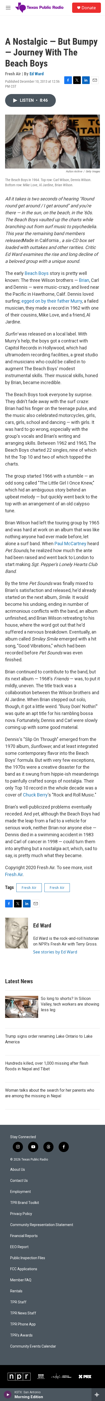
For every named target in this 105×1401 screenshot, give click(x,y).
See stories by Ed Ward (55, 952)
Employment (20, 1192)
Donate (89, 7)
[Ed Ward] (16, 933)
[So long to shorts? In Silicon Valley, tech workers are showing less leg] (21, 1007)
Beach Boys (37, 273)
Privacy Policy (21, 1214)
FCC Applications (23, 1269)
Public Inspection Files (27, 1258)
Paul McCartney (70, 543)
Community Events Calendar (33, 1346)
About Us (17, 1170)
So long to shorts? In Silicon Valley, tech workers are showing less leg (70, 1004)
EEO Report (19, 1247)
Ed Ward (37, 73)
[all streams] (98, 1394)
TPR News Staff (23, 1313)
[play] (8, 1394)
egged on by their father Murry (51, 301)
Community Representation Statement (41, 1225)
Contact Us (19, 1181)
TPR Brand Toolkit (24, 1203)
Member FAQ (20, 1280)
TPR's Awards (21, 1335)
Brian (84, 280)
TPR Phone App (23, 1324)
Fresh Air (14, 874)
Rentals (16, 1291)
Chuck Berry (35, 794)
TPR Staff (18, 1302)
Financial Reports (24, 1236)
